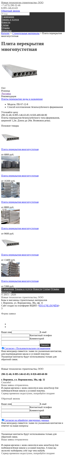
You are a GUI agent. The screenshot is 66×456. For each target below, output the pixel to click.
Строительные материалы (25, 33)
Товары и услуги (10, 19)
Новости (5, 22)
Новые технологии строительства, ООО (22, 2)
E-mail (43, 332)
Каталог (5, 33)
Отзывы (5, 28)
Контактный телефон (41, 335)
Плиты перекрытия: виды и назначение (22, 99)
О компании (7, 16)
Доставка (6, 93)
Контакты (6, 30)
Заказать (45, 345)
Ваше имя (6, 332)
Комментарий (37, 338)
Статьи (5, 25)
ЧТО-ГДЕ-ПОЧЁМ (48, 305)
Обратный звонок (10, 11)
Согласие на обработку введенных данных (26, 420)
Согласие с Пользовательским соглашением (27, 348)
